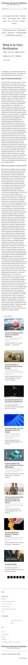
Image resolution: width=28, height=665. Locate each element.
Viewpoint (16, 471)
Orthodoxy (14, 23)
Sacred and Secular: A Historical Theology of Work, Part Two (14, 366)
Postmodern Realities (21, 32)
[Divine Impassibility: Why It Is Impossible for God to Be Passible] (14, 420)
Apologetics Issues (14, 433)
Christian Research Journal (9, 30)
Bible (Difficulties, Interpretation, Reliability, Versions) (13, 435)
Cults (19, 403)
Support (12, 623)
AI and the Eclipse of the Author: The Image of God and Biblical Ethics (14, 465)
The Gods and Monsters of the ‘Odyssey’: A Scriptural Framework (14, 334)
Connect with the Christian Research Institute (10, 642)
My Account (15, 21)
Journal (4, 18)
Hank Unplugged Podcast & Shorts (10, 16)
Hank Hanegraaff (12, 18)
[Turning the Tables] (14, 556)
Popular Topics (11, 32)
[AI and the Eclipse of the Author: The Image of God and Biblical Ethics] (14, 455)
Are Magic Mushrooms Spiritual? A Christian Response (12, 534)
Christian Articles (21, 30)
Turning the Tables (11, 564)
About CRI (3, 636)
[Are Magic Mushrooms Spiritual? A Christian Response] (14, 524)
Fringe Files (7, 540)
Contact (23, 18)
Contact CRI (3, 639)
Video (2, 611)
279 (20, 577)
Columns (4, 32)
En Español (22, 21)
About (18, 18)
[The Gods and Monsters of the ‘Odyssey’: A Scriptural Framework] (14, 324)
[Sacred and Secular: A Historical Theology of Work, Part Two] (14, 356)
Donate (5, 21)
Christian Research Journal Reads (14, 35)
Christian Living (11, 372)
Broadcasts (3, 598)
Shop (9, 21)
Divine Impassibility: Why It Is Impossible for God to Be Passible (14, 430)
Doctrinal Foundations (9, 438)
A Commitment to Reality (6, 604)
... (17, 577)
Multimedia (23, 16)
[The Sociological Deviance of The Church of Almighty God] (14, 391)
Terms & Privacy (23, 658)
